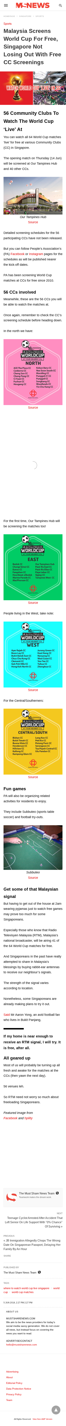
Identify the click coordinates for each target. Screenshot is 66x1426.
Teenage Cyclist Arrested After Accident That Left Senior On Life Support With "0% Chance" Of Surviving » (33, 1222)
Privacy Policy (13, 1394)
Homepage (9, 16)
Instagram (36, 254)
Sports (40, 16)
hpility (28, 1118)
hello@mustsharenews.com (21, 1344)
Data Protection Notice (18, 1388)
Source (33, 222)
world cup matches (23, 1292)
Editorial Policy (14, 1383)
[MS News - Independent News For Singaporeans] (32, 5)
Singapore (25, 16)
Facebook (17, 254)
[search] (60, 5)
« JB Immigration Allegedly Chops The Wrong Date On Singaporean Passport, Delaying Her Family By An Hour (32, 1245)
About (9, 1377)
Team (9, 1400)
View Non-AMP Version (42, 1419)
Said (7, 1014)
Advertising (12, 1371)
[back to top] (56, 1410)
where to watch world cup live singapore (26, 1288)
